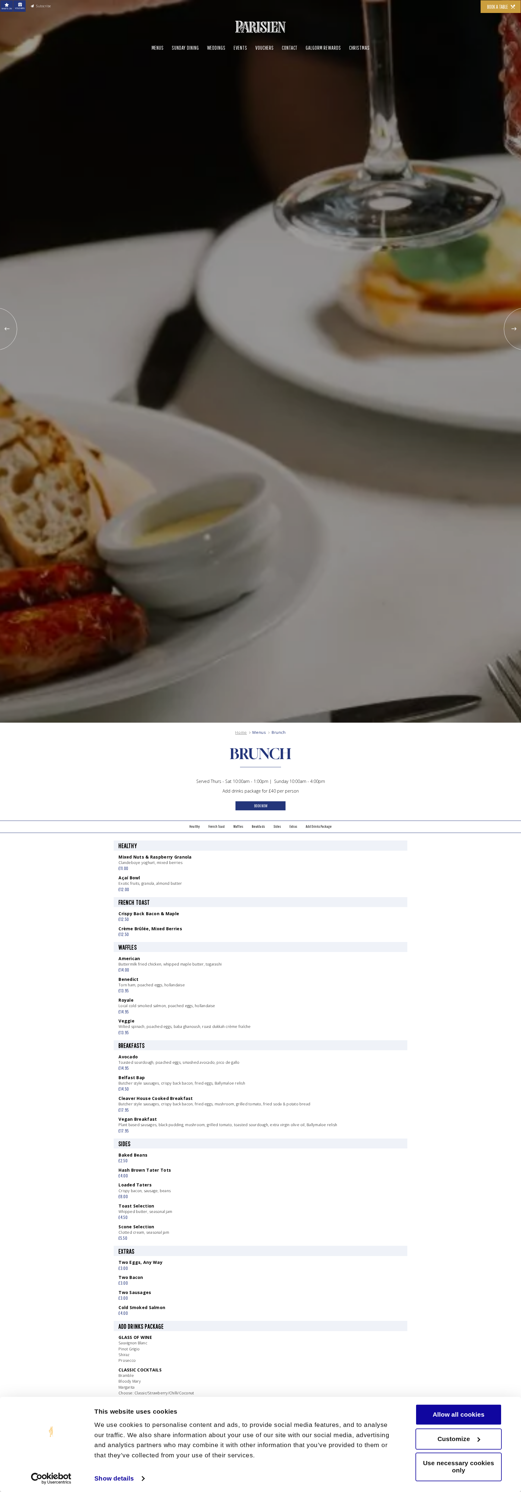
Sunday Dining (185, 63)
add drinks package (339, 833)
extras (305, 833)
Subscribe (60, 8)
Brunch (279, 732)
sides (283, 833)
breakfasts (258, 833)
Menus (158, 63)
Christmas (359, 63)
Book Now (260, 810)
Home (241, 732)
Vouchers (264, 63)
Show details (114, 1478)
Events (240, 63)
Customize (453, 1438)
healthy (172, 833)
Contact (290, 63)
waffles (230, 833)
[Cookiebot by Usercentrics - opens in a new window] (51, 1478)
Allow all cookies (459, 1414)
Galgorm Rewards (323, 63)
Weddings (216, 63)
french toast (201, 833)
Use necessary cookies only (458, 1467)
